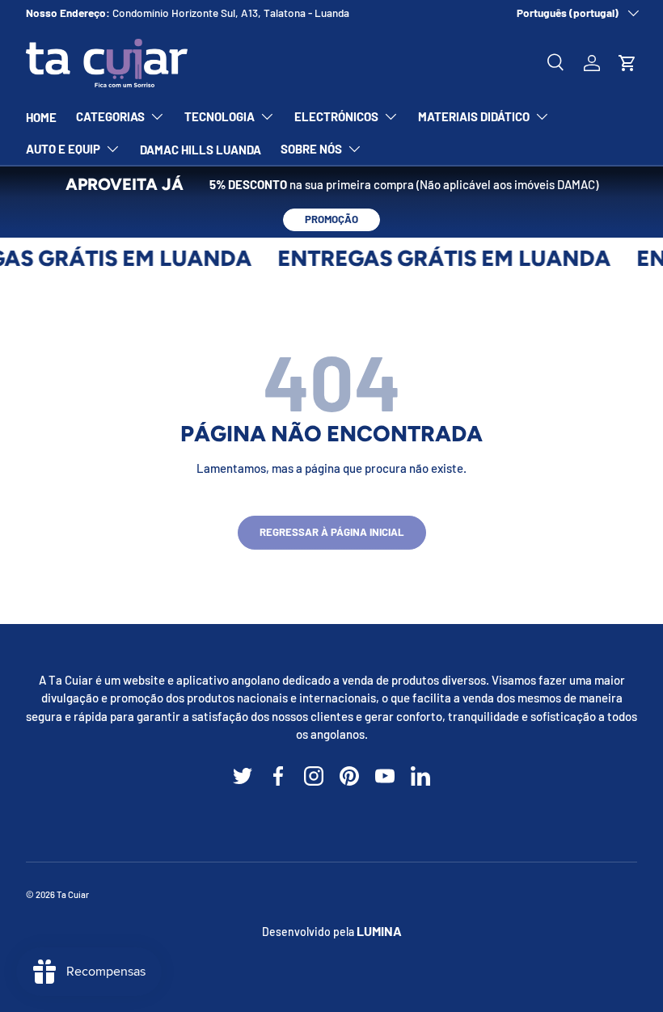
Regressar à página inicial (332, 531)
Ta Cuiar (73, 894)
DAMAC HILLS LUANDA (200, 149)
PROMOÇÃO (331, 219)
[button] (627, 63)
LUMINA (379, 930)
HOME (41, 117)
